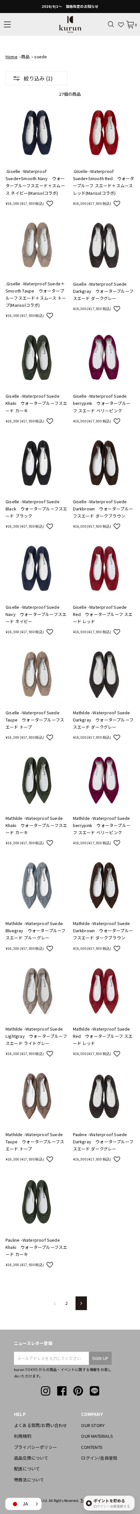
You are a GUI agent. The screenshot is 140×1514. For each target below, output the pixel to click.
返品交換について (31, 1458)
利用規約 (22, 1436)
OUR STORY (93, 1425)
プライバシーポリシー (35, 1447)
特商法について (29, 1480)
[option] (70, 6)
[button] (50, 203)
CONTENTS (92, 1447)
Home (12, 56)
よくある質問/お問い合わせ (40, 1425)
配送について (27, 1468)
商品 (25, 56)
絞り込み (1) (38, 78)
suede (40, 56)
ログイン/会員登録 (99, 1458)
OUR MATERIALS (97, 1436)
